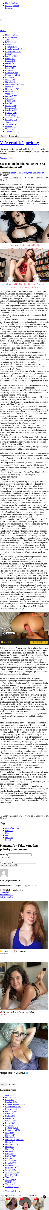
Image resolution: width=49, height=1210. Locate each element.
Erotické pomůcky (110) (15, 49)
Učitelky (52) (10, 127)
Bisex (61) (9, 44)
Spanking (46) (11, 112)
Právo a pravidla (12, 5)
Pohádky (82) (10, 105)
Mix (19, 173)
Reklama (9, 8)
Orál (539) (9, 91)
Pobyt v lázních (6, 897)
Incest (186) (10, 68)
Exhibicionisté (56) (13, 51)
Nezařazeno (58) (12, 89)
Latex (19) (9, 70)
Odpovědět (4, 892)
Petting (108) (10, 101)
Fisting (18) (10, 61)
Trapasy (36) (10, 124)
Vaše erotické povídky (19, 142)
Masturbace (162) (12, 75)
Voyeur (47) (10, 129)
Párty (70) (9, 98)
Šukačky (40, 173)
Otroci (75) (9, 94)
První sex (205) (11, 110)
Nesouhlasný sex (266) (14, 84)
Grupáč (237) (10, 65)
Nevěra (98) (10, 87)
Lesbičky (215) (11, 73)
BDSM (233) (10, 42)
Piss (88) (8, 103)
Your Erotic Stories (13, 1191)
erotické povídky (12, 828)
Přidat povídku (11, 37)
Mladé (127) (10, 80)
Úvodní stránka (11, 3)
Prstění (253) (10, 108)
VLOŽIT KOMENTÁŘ (9, 866)
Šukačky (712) (11, 120)
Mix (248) (9, 77)
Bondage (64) (11, 47)
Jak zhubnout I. (6, 895)
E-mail (5, 857)
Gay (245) (9, 63)
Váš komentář (6, 863)
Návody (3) (10, 82)
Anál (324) (9, 40)
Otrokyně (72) (11, 96)
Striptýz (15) (10, 115)
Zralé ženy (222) (12, 131)
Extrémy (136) (11, 54)
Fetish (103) (10, 58)
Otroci (24, 173)
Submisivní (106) (12, 117)
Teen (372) (9, 122)
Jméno (3, 855)
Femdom (12, 173)
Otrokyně (32, 173)
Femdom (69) (10, 56)
